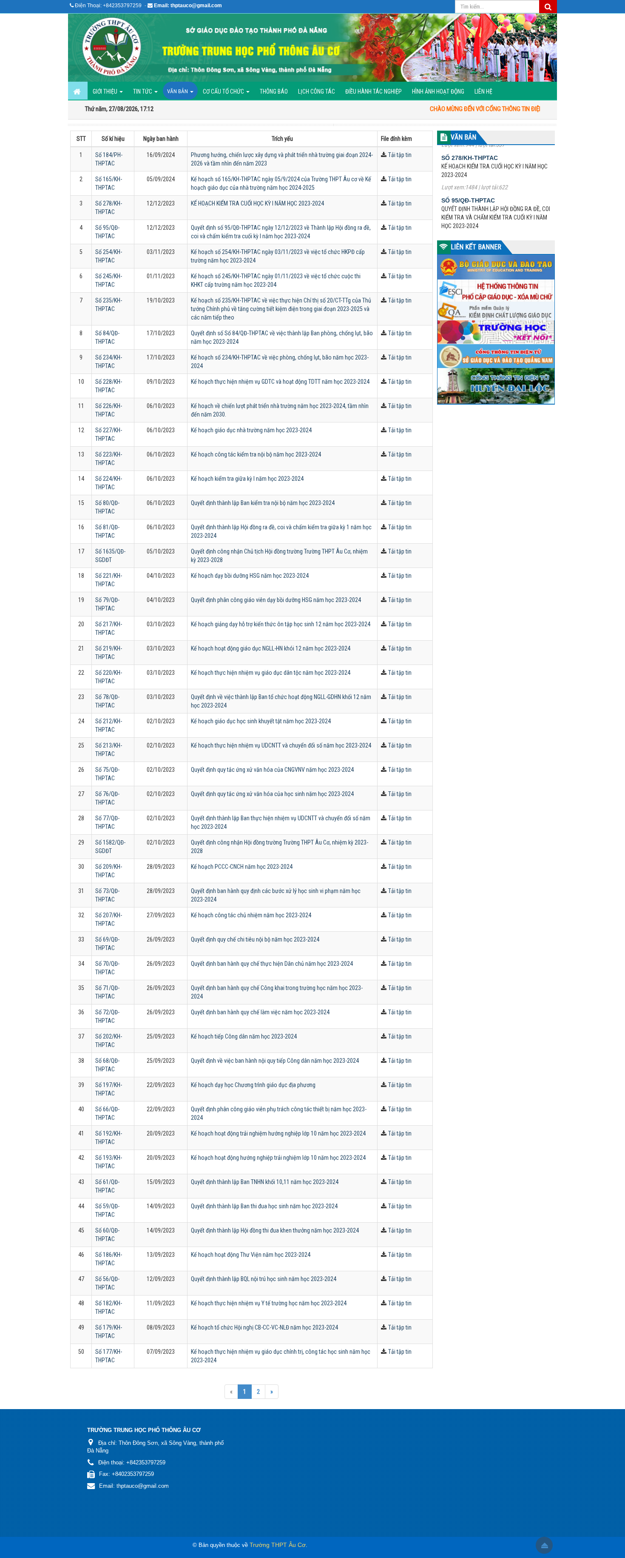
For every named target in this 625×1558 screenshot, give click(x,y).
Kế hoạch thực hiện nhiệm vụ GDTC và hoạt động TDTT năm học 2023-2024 (280, 381)
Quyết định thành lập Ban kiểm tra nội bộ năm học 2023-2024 (263, 502)
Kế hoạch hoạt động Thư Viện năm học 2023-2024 (250, 1254)
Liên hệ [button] (483, 91)
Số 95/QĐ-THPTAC (468, 165)
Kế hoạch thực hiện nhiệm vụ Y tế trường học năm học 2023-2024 (269, 1303)
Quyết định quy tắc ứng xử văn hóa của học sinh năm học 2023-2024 (272, 793)
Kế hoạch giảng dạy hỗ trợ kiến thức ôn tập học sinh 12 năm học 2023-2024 (280, 624)
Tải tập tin (400, 154)
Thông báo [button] (274, 91)
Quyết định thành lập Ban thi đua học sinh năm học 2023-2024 (264, 1206)
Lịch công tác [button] (316, 91)
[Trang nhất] (78, 91)
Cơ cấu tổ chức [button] (224, 91)
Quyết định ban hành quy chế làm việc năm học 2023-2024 (260, 1012)
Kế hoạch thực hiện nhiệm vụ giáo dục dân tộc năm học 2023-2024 (270, 672)
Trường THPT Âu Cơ (278, 1544)
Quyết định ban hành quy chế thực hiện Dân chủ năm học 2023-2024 (272, 963)
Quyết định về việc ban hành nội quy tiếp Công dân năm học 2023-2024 (275, 1060)
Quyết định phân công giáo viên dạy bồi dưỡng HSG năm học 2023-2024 (276, 599)
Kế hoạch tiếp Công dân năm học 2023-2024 (244, 1036)
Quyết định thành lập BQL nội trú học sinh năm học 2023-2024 (263, 1279)
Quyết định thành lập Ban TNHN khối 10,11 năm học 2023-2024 (264, 1181)
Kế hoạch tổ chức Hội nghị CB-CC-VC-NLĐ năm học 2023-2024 (264, 1327)
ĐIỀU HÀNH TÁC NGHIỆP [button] (373, 91)
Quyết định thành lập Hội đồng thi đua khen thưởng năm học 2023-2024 (275, 1230)
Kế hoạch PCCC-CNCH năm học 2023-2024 (242, 866)
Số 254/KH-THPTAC (469, 216)
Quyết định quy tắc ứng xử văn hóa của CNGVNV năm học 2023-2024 (272, 769)
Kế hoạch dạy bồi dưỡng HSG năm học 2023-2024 (250, 575)
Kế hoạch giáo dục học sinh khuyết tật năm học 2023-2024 (261, 721)
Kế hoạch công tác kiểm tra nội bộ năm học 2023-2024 (256, 454)
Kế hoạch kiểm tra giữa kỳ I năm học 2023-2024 (247, 478)
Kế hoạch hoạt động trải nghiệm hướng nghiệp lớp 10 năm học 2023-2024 (278, 1133)
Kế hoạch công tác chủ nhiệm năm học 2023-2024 (251, 915)
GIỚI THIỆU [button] (106, 91)
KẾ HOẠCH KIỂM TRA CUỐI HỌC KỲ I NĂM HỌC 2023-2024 (257, 203)
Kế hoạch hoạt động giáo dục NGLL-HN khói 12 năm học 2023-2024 (270, 648)
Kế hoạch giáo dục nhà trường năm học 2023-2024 (251, 430)
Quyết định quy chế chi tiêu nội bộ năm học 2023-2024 (255, 939)
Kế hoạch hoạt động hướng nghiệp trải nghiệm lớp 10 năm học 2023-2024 (278, 1157)
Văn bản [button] (178, 91)
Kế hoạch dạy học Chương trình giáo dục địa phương (253, 1084)
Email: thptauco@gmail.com (188, 6)
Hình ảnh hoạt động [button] (438, 91)
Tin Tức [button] (143, 91)
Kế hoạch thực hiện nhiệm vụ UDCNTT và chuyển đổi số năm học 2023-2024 (281, 745)
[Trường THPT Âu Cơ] (312, 48)
